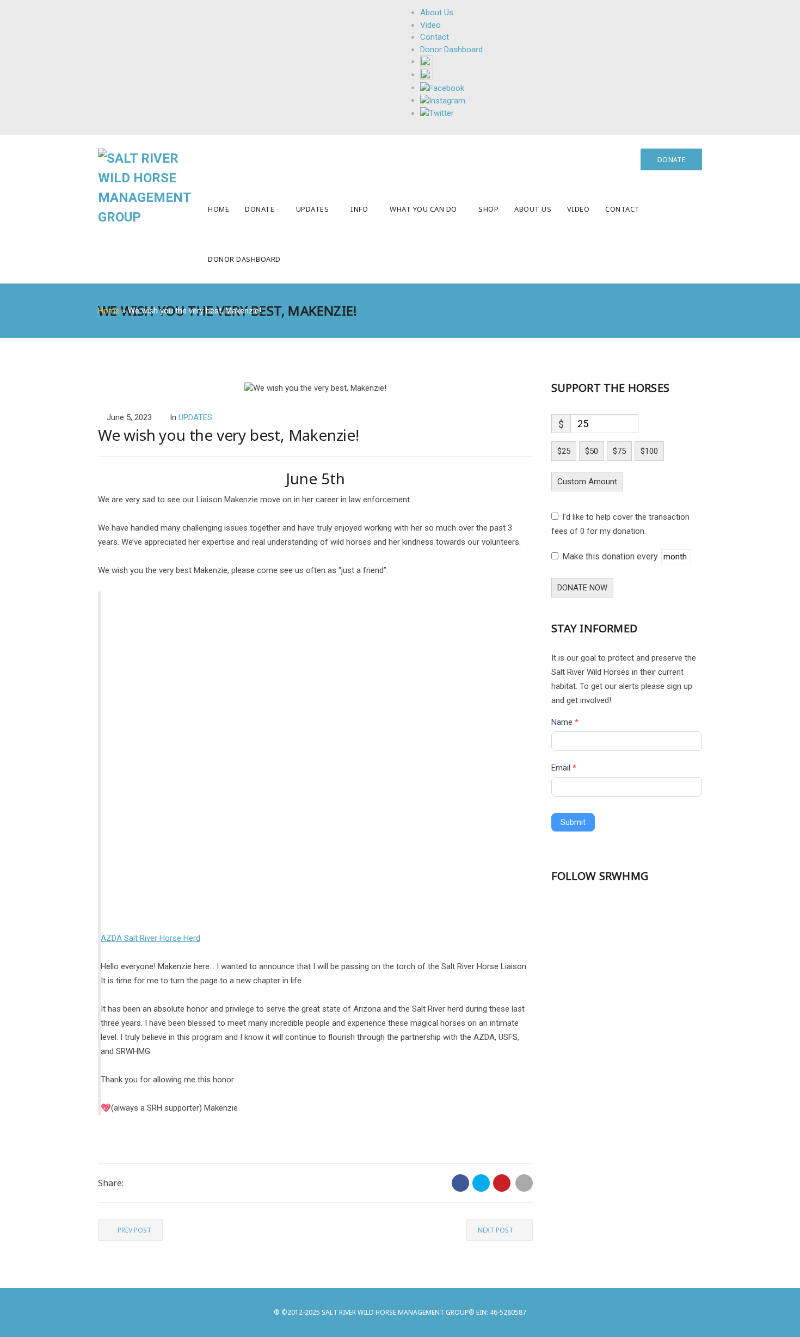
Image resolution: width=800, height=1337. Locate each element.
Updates (312, 209)
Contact (622, 209)
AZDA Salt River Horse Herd (150, 938)
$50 (591, 451)
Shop (488, 209)
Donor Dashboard (244, 259)
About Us (532, 209)
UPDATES (195, 417)
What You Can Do (423, 209)
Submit (573, 822)
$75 (619, 451)
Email (563, 768)
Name (565, 722)
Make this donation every (611, 556)
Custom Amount (587, 481)
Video (578, 209)
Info (359, 209)
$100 (649, 451)
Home (218, 209)
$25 (563, 451)
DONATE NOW (582, 588)
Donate (259, 209)
